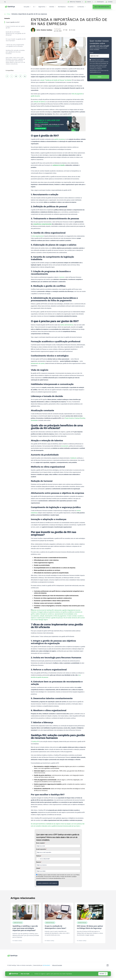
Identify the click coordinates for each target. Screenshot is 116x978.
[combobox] (39, 858)
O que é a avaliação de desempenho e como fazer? (55, 927)
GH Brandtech (46, 965)
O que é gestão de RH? (13, 22)
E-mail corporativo (41, 849)
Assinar (99, 76)
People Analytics (69, 418)
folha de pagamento (77, 94)
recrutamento (64, 446)
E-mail (92, 52)
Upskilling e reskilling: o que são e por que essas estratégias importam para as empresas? (25, 928)
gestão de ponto (35, 96)
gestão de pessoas (59, 139)
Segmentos (41, 6)
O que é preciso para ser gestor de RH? (15, 27)
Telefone (38, 856)
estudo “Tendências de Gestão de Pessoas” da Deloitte (56, 80)
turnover (61, 277)
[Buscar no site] (5, 1)
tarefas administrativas (66, 325)
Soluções (26, 6)
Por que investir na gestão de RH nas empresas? (16, 39)
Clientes (51, 6)
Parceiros (70, 6)
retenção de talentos (39, 101)
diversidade (34, 420)
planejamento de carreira (38, 363)
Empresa (38, 862)
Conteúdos (80, 6)
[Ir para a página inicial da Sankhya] (11, 7)
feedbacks (73, 458)
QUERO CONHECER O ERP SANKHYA (47, 883)
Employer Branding (80, 418)
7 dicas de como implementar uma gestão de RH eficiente (15, 45)
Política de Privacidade (57, 965)
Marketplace (62, 6)
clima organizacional (38, 236)
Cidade (38, 868)
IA (33, 6)
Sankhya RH (35, 741)
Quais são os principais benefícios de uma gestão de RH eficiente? (15, 33)
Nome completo (40, 843)
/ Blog (8, 14)
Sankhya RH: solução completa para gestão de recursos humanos (15, 52)
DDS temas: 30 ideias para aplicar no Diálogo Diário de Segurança (90, 927)
